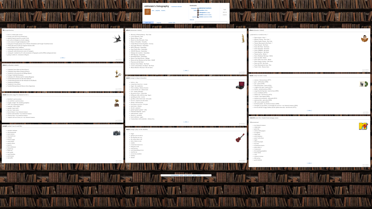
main (148, 22)
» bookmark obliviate (176, 6)
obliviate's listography (156, 6)
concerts (264, 118)
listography (194, 8)
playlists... (158, 10)
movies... (163, 10)
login (224, 9)
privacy (190, 175)
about (185, 175)
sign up (225, 12)
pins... (154, 10)
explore (225, 14)
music (16, 95)
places (11, 65)
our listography (175, 175)
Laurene (194, 17)
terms (194, 175)
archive (172, 22)
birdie (195, 10)
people (12, 126)
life (8, 30)
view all (192, 19)
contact (199, 175)
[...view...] (62, 57)
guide (181, 175)
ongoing (159, 22)
